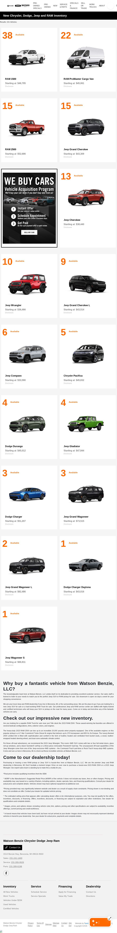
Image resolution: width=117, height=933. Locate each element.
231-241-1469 (15, 858)
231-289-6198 (15, 866)
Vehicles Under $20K (12, 900)
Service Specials (38, 896)
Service (36, 886)
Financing (65, 886)
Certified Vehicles (11, 908)
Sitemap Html (56, 924)
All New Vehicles (10, 892)
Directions (90, 896)
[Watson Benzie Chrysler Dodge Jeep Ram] (18, 6)
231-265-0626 (17, 862)
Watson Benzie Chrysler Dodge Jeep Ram (12, 924)
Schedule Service (39, 892)
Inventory (9, 886)
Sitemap (48, 924)
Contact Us (14, 847)
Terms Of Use (40, 924)
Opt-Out (70, 924)
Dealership (93, 886)
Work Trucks (9, 896)
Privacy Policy (31, 924)
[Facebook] (6, 873)
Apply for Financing (67, 892)
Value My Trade (65, 896)
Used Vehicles (9, 904)
